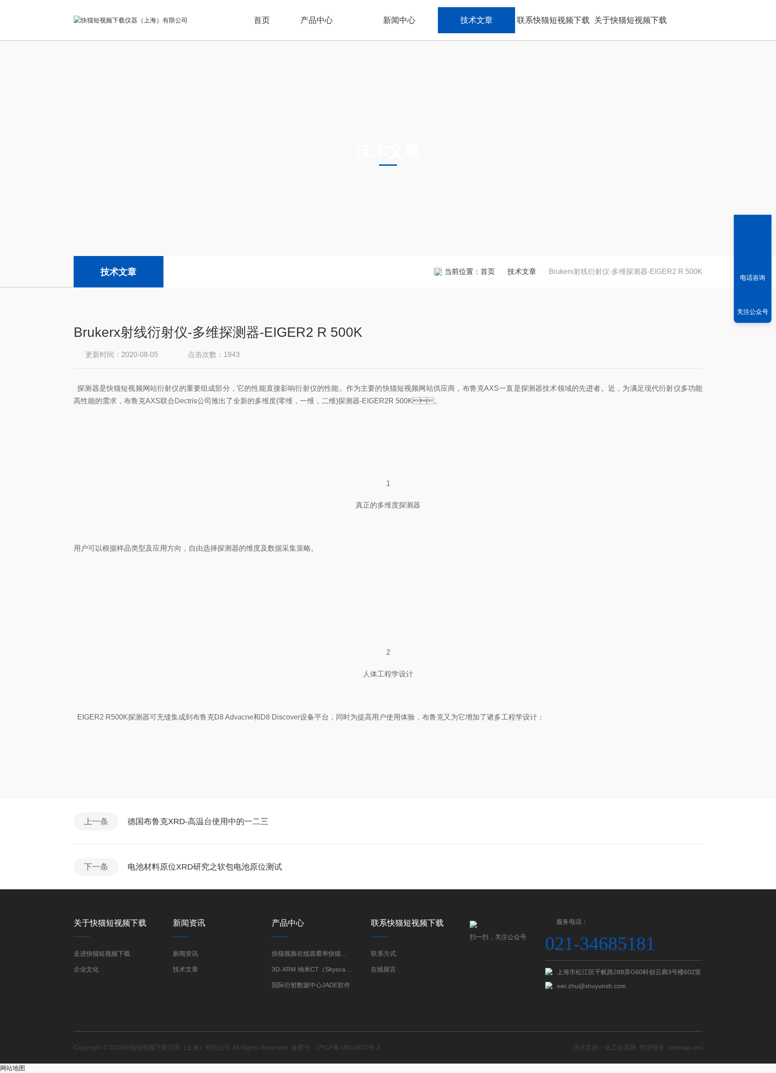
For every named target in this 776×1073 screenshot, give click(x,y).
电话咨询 (752, 277)
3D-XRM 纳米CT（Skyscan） (312, 969)
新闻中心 (399, 20)
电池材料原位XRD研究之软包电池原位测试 (205, 866)
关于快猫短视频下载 (630, 20)
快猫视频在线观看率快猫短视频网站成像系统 (312, 953)
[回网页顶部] (753, 245)
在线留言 (383, 969)
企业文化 (86, 969)
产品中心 (316, 20)
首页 (262, 20)
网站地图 (12, 1068)
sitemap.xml (685, 1047)
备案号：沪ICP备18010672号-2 (335, 1047)
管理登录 (652, 1047)
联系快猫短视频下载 (553, 20)
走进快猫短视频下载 (102, 953)
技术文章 (476, 20)
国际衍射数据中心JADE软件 (311, 985)
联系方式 (383, 953)
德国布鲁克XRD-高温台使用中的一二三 (198, 821)
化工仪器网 (620, 1047)
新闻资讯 (185, 953)
